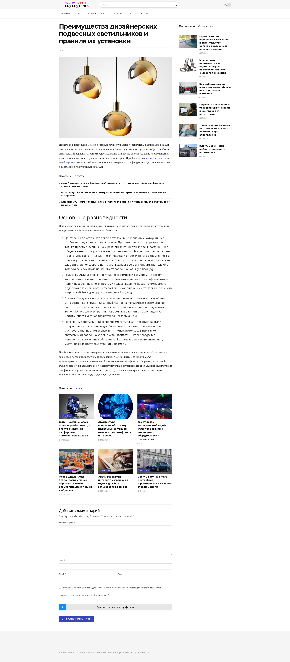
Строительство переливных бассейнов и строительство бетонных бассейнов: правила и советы (214, 42)
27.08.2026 (64, 440)
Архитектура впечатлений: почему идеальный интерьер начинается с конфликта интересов (114, 429)
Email (62, 574)
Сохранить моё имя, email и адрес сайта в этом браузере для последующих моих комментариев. (112, 587)
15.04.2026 (143, 491)
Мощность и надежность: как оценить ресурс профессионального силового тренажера (212, 66)
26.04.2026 (104, 491)
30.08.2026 (205, 53)
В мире (78, 13)
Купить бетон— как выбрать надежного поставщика (212, 149)
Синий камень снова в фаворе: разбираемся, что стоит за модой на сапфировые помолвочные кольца (76, 429)
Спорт (129, 13)
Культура (116, 13)
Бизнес (104, 13)
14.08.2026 (104, 440)
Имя (62, 560)
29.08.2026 (205, 77)
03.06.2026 (64, 494)
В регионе (91, 13)
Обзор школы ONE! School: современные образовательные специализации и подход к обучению (76, 483)
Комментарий (67, 522)
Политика (65, 13)
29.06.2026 (143, 443)
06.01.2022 (63, 50)
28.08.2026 (205, 156)
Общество (142, 13)
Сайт (120, 574)
